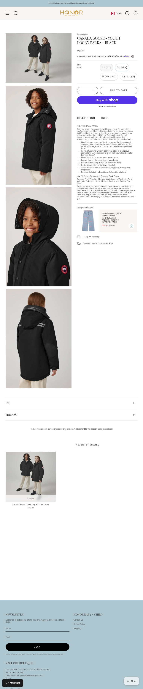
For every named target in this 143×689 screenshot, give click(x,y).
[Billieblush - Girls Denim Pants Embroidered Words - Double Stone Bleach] (88, 221)
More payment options (107, 106)
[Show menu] (7, 13)
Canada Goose (82, 34)
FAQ (8, 403)
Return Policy (79, 624)
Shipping (11, 414)
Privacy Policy (41, 654)
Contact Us (78, 620)
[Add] (131, 226)
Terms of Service (54, 654)
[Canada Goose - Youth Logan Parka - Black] (31, 477)
